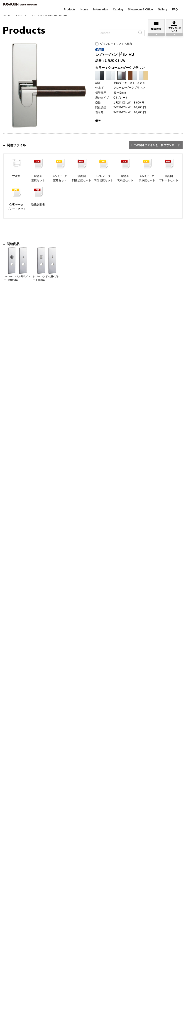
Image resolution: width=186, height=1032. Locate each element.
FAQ (175, 9)
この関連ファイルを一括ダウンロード (157, 145)
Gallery (162, 9)
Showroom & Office (140, 9)
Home (84, 9)
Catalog (118, 9)
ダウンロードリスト (174, 26)
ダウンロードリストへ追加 (115, 43)
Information (100, 9)
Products (70, 9)
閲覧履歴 (156, 26)
